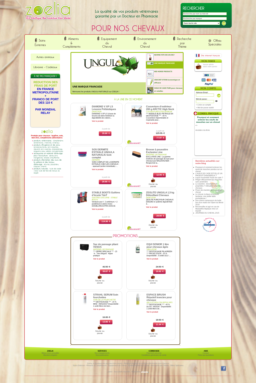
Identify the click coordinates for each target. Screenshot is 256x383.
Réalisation (136, 372)
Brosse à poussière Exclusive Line (157, 150)
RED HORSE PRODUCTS (85, 86)
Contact (206, 353)
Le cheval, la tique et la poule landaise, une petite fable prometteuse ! (207, 196)
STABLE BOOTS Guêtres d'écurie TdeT (106, 193)
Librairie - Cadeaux (45, 67)
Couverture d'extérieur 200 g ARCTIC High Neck (160, 107)
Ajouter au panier (153, 185)
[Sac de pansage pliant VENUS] (84, 250)
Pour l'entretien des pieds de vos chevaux (89, 91)
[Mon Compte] (208, 88)
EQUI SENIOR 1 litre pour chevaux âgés (158, 245)
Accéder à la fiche (202, 130)
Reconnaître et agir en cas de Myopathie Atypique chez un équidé (207, 209)
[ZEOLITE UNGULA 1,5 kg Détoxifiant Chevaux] (137, 198)
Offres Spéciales (176, 365)
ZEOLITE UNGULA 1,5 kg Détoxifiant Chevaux (160, 193)
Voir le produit (97, 121)
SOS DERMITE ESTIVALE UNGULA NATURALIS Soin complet (103, 153)
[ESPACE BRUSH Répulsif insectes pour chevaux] (138, 305)
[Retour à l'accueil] (48, 21)
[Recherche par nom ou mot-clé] (153, 182)
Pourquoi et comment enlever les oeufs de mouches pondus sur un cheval (208, 169)
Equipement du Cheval (117, 365)
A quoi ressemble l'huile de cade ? (209, 178)
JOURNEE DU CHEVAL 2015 (207, 213)
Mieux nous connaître (50, 353)
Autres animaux (45, 56)
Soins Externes (79, 365)
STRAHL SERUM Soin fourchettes (105, 296)
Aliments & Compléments (96, 365)
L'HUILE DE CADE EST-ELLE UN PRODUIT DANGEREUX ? (208, 174)
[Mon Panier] (208, 62)
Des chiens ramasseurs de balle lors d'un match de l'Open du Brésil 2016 (209, 202)
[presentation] (165, 56)
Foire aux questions (206, 355)
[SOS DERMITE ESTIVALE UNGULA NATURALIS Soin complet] (82, 160)
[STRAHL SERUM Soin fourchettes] (84, 305)
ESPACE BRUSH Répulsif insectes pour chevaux (159, 297)
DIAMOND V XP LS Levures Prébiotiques (104, 107)
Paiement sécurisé (154, 353)
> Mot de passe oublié (205, 108)
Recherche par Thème (160, 365)
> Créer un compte (203, 105)
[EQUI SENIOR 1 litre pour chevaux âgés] (138, 254)
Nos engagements (102, 353)
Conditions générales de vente (154, 355)
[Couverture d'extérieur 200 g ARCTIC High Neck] (136, 117)
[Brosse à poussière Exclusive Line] (136, 160)
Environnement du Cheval (138, 365)
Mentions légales (50, 355)
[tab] (164, 56)
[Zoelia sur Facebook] (223, 370)
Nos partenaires (102, 355)
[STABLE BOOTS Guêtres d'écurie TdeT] (82, 203)
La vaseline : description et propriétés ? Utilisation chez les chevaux (208, 186)
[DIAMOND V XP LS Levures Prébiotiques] (82, 117)
